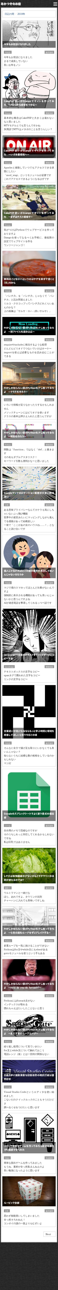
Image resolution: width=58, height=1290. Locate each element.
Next (49, 1234)
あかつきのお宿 (11, 3)
